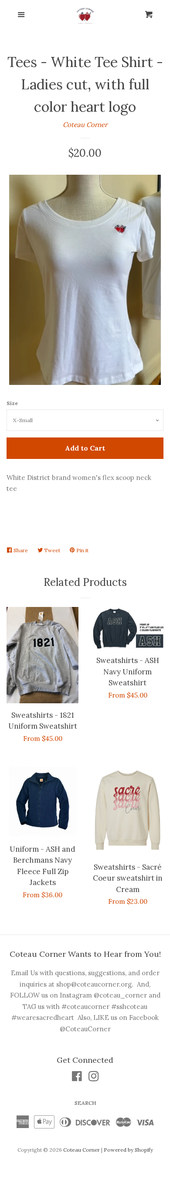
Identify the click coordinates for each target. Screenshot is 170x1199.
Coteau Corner (85, 124)
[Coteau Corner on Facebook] (76, 1078)
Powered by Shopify (128, 1149)
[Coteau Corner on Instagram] (93, 1078)
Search (85, 1103)
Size (12, 403)
